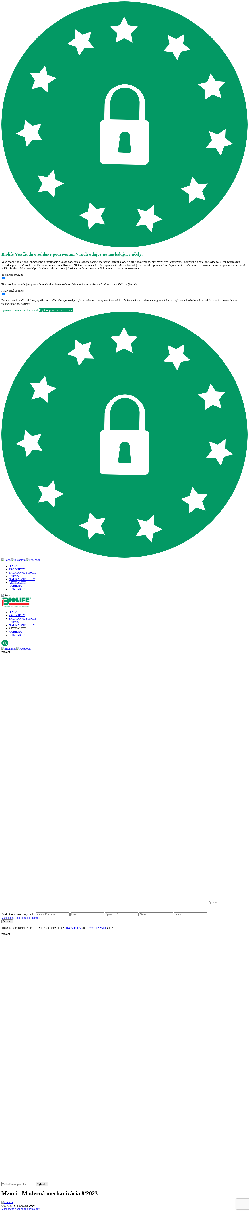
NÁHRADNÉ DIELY (22, 625)
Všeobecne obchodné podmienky (20, 917)
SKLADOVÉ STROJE (22, 618)
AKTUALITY (17, 628)
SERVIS (14, 621)
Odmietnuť (32, 310)
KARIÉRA (15, 631)
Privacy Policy (73, 927)
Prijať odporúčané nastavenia (56, 310)
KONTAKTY (17, 635)
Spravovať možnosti (13, 310)
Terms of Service (96, 927)
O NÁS (13, 612)
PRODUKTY (17, 615)
